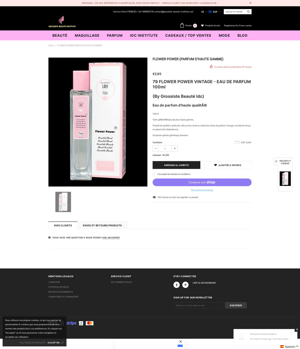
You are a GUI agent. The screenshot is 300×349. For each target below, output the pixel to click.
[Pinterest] (185, 285)
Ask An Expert (111, 237)
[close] (250, 3)
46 (159, 197)
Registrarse (230, 25)
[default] (180, 346)
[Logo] (62, 21)
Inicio (51, 45)
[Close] (297, 329)
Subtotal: (157, 155)
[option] (97, 122)
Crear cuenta (245, 25)
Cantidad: (157, 142)
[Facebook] (176, 285)
